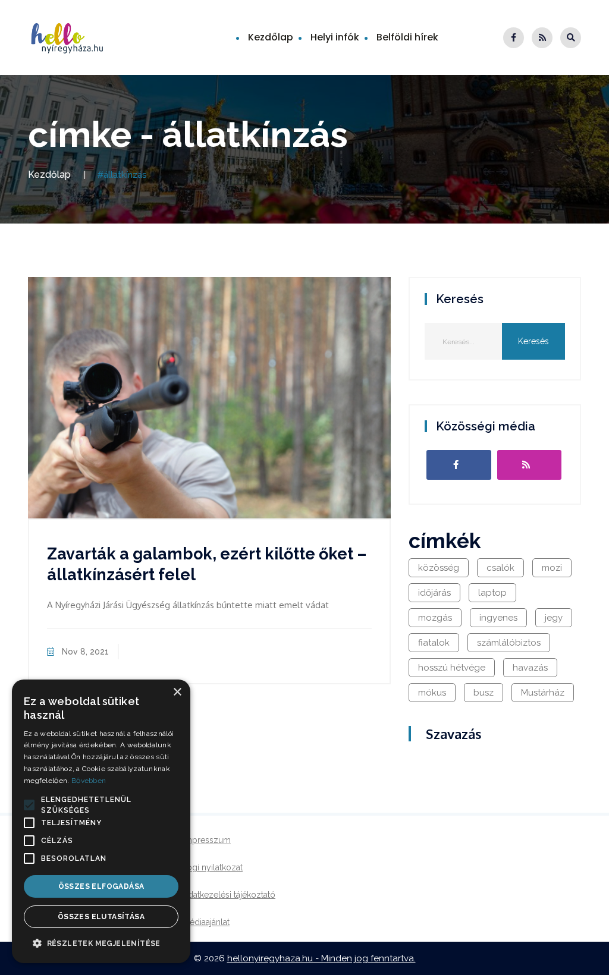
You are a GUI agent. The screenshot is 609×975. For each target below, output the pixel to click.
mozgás (435, 617)
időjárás (434, 592)
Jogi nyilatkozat (213, 867)
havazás (530, 667)
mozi (552, 567)
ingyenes (498, 617)
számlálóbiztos (509, 642)
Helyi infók (334, 37)
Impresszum (207, 840)
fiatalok (434, 642)
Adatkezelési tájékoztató (229, 894)
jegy (554, 617)
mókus (432, 692)
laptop (492, 592)
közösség (438, 567)
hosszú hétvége (451, 667)
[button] (29, 805)
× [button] (176, 692)
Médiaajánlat (206, 922)
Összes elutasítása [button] (101, 917)
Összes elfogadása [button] (101, 886)
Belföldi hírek (407, 37)
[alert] (101, 821)
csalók (500, 567)
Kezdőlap (270, 37)
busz (483, 692)
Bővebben (88, 780)
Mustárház (542, 692)
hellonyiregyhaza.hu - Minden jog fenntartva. (321, 958)
